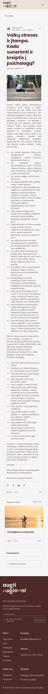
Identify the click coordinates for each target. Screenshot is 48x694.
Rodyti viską (37, 502)
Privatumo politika (28, 679)
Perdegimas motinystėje (20, 532)
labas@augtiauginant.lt (30, 639)
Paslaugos (7, 647)
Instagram (7, 675)
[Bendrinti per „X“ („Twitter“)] (13, 485)
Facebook (7, 679)
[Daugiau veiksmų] (40, 28)
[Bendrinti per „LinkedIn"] (19, 485)
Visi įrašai (9, 16)
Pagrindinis (8, 639)
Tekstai (6, 656)
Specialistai (8, 652)
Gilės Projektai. (38, 688)
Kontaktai (7, 660)
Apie (5, 643)
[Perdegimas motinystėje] (24, 517)
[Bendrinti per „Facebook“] (8, 485)
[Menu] (43, 4)
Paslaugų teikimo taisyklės (32, 675)
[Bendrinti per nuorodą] (24, 485)
